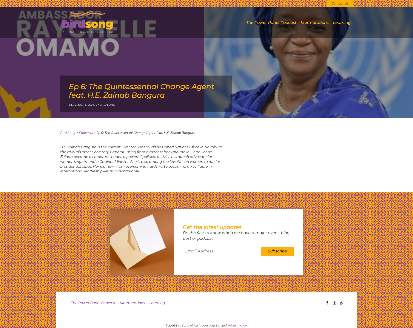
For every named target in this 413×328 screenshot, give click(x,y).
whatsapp (341, 304)
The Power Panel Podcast (271, 22)
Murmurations (315, 22)
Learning (342, 22)
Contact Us (339, 3)
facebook (326, 304)
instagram (333, 304)
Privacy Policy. (237, 325)
